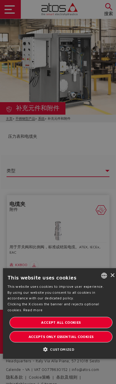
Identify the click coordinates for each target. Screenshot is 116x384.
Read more (33, 310)
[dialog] (58, 192)
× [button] (112, 275)
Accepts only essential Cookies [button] (61, 336)
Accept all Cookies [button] (61, 322)
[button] (61, 349)
